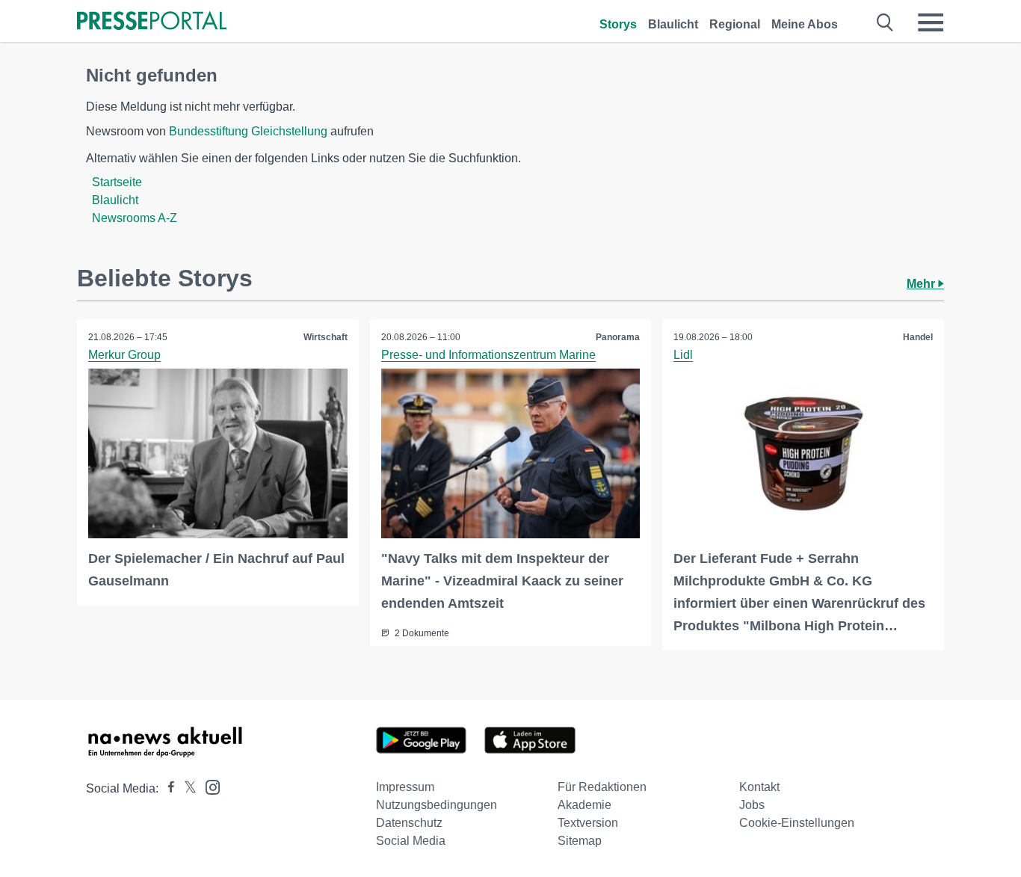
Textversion (588, 822)
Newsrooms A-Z (134, 218)
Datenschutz (409, 822)
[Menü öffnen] (930, 22)
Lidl (683, 354)
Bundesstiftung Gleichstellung (248, 131)
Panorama (618, 337)
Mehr (922, 283)
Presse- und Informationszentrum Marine (488, 354)
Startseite (117, 182)
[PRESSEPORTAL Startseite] (151, 22)
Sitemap (580, 840)
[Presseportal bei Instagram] (208, 786)
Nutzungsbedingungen (436, 804)
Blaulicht (673, 24)
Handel (918, 337)
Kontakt (759, 787)
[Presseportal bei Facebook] (166, 788)
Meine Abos (804, 24)
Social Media (410, 840)
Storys (618, 24)
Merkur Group (124, 354)
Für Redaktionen (602, 787)
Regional (734, 24)
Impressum (405, 787)
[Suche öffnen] (885, 22)
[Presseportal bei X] (186, 788)
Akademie (584, 804)
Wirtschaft (325, 337)
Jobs (752, 804)
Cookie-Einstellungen (796, 822)
